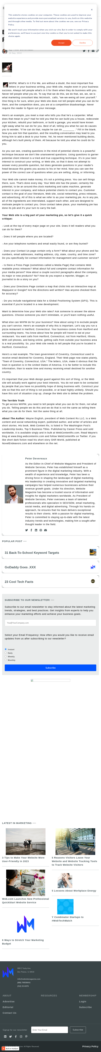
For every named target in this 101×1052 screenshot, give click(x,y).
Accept (61, 43)
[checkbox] (50, 655)
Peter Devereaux (36, 458)
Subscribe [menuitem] (85, 1007)
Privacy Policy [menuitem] (90, 1046)
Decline (83, 43)
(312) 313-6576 (23, 986)
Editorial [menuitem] (8, 1007)
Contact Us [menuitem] (9, 1013)
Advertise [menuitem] (9, 1001)
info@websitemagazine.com (28, 979)
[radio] (50, 649)
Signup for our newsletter (15, 1030)
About (7, 995)
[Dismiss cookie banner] (92, 10)
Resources (49, 995)
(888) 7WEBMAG (24, 983)
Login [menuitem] (82, 1001)
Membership (87, 995)
